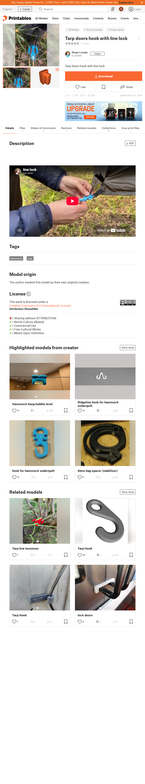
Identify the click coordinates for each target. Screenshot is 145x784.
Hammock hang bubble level (32, 404)
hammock (16, 258)
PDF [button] (131, 143)
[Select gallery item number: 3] (42, 397)
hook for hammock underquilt (33, 470)
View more (127, 347)
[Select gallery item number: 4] (109, 608)
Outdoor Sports (117, 29)
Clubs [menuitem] (66, 18)
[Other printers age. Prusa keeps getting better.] (103, 111)
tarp (30, 258)
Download (105, 76)
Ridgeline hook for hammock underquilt (98, 404)
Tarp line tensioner (25, 548)
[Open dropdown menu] (138, 38)
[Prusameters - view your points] (121, 9)
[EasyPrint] (112, 9)
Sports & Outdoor (94, 29)
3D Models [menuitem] (41, 18)
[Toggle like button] (14, 411)
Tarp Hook (85, 548)
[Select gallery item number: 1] (36, 397)
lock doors (85, 615)
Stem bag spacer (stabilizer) (98, 470)
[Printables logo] (17, 18)
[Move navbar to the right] (140, 18)
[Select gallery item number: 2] (39, 397)
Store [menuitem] (55, 18)
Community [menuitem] (81, 18)
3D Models (74, 29)
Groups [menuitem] (137, 18)
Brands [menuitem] (112, 18)
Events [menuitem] (125, 18)
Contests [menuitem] (98, 18)
